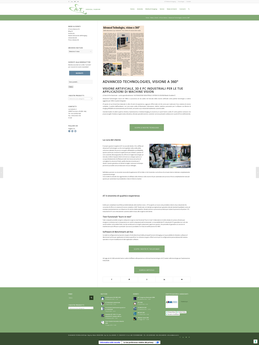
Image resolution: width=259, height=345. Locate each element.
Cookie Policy (182, 312)
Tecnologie (181, 1)
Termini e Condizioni (173, 314)
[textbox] (80, 98)
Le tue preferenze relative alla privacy (138, 342)
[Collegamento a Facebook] (68, 1)
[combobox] (80, 98)
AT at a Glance (72, 29)
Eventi (70, 33)
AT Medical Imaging (170, 1)
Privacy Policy (171, 312)
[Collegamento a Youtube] (74, 1)
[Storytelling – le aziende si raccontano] (1, 172)
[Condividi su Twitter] (129, 279)
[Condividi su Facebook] (111, 279)
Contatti (188, 1)
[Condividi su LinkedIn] (164, 279)
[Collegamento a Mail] (78, 1)
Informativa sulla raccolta (110, 342)
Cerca (71, 87)
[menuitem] (132, 9)
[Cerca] (189, 9)
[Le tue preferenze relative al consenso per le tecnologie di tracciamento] (255, 341)
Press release (72, 40)
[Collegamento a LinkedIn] (71, 1)
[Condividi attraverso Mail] (182, 279)
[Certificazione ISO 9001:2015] (257, 172)
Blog (69, 31)
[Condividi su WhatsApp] (147, 279)
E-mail (70, 118)
